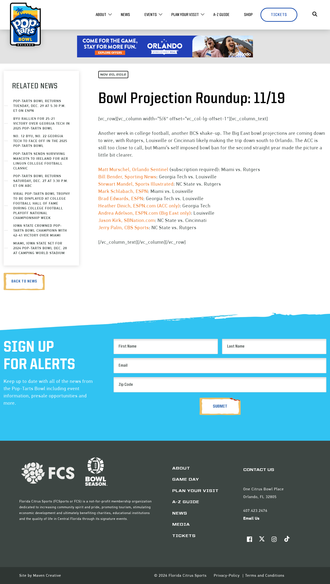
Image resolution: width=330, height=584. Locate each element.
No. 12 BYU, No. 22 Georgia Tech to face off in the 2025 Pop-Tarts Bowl (40, 141)
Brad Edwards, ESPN (120, 198)
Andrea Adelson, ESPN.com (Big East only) (144, 213)
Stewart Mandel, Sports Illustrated (135, 184)
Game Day (185, 480)
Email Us (251, 518)
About (101, 15)
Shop (248, 15)
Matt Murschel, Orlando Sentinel (133, 169)
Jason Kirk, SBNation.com (126, 220)
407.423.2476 (255, 510)
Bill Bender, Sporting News (127, 177)
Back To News (24, 281)
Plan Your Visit (185, 15)
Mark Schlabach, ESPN (123, 191)
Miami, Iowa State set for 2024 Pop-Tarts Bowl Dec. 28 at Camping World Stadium (40, 248)
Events (150, 15)
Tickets (279, 15)
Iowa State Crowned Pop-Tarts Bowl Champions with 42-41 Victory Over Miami (40, 230)
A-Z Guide (221, 15)
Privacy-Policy (227, 575)
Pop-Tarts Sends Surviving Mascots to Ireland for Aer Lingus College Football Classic (40, 161)
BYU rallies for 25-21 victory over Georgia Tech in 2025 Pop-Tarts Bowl (41, 123)
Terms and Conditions (264, 575)
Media (181, 525)
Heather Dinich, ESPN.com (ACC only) (139, 206)
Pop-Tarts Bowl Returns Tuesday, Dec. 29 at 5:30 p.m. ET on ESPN (39, 106)
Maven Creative (47, 575)
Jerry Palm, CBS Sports (123, 227)
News (125, 15)
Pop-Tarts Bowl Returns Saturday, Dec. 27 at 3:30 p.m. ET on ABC (40, 181)
